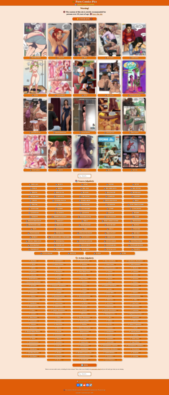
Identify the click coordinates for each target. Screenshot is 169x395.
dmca (91, 381)
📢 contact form (81, 381)
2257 (87, 381)
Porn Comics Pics (86, 1)
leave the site (97, 14)
